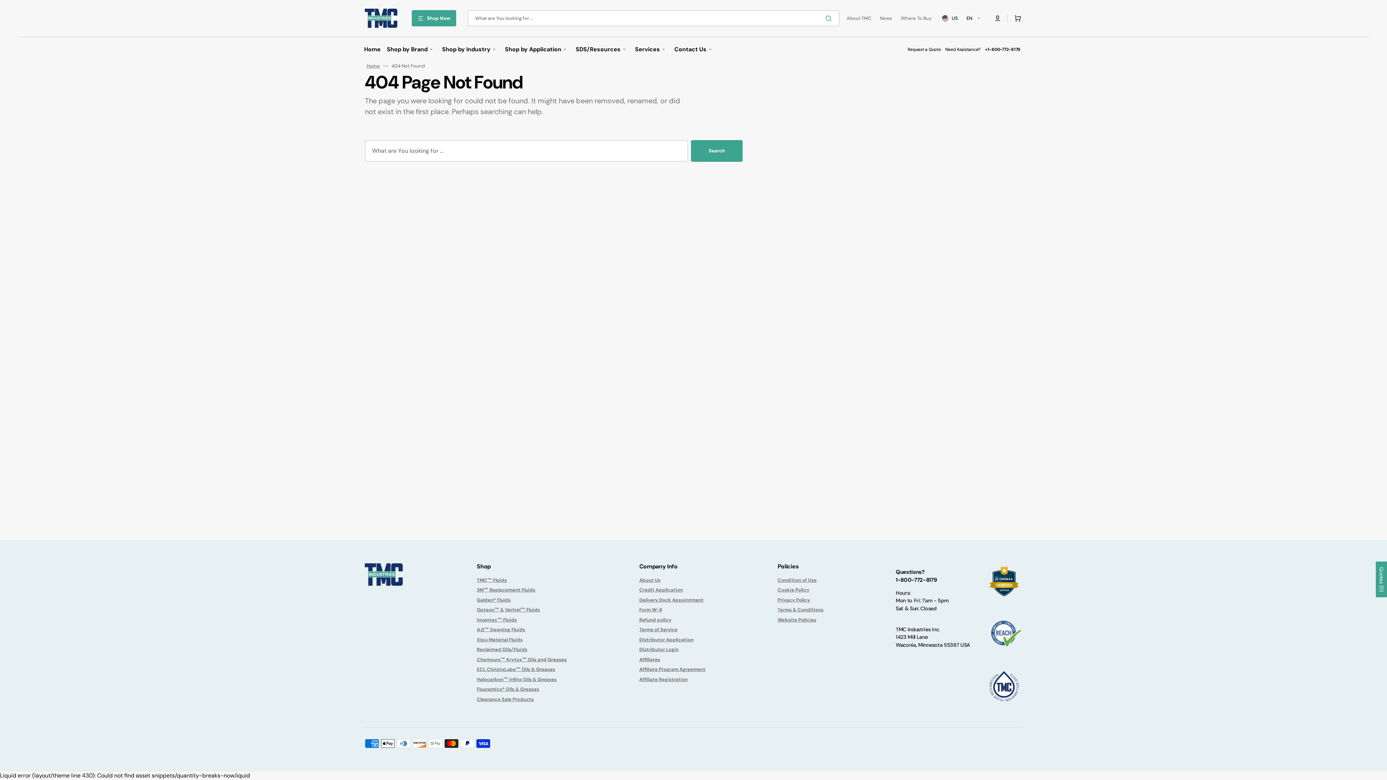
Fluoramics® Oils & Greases (508, 689)
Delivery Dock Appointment (671, 600)
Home (373, 66)
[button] (998, 18)
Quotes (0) (1381, 579)
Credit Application (661, 590)
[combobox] (653, 18)
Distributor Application (666, 640)
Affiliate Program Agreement (672, 669)
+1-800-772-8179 (1002, 49)
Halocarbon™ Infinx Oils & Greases (517, 679)
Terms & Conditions (801, 610)
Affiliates (649, 659)
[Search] (830, 18)
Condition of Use (797, 580)
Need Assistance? (962, 49)
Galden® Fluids (494, 600)
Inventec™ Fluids (497, 620)
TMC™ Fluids (492, 580)
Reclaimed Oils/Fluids (502, 649)
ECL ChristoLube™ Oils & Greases (516, 669)
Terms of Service (658, 630)
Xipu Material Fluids (500, 640)
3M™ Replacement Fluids (506, 590)
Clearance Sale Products (505, 699)
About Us (650, 580)
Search (717, 151)
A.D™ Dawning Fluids (501, 630)
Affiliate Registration (663, 679)
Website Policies (797, 620)
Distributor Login (659, 649)
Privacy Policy (794, 600)
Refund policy (655, 620)
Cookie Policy (793, 590)
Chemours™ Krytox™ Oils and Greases (522, 659)
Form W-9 (650, 610)
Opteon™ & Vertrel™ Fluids (508, 610)
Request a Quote (924, 49)
